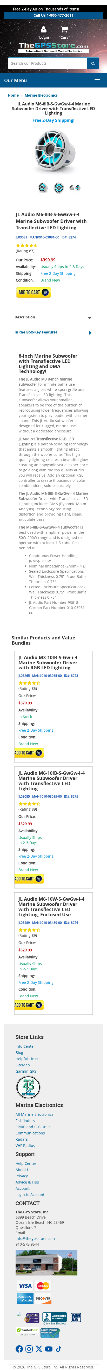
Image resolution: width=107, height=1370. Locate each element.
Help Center (26, 1163)
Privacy (22, 1175)
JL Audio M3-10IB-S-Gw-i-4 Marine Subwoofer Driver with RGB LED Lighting (47, 662)
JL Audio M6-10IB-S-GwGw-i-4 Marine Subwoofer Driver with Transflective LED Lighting (51, 781)
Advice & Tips (27, 1182)
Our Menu (15, 80)
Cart (64, 37)
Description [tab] (25, 317)
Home (13, 95)
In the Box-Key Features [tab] (36, 332)
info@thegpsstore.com (35, 1238)
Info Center (25, 1046)
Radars (22, 1139)
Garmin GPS (26, 1071)
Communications (30, 1133)
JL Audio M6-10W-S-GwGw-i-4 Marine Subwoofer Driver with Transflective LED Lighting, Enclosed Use (51, 907)
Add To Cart (28, 753)
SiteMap (23, 1064)
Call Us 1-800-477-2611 (53, 15)
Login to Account (30, 1194)
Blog (19, 1052)
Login (44, 37)
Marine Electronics (41, 95)
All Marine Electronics (35, 1114)
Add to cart (35, 294)
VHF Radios (25, 1145)
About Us (23, 1169)
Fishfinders (25, 1120)
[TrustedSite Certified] (27, 1331)
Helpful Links (27, 1058)
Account (23, 1188)
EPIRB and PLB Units (33, 1126)
